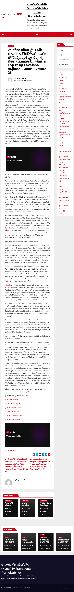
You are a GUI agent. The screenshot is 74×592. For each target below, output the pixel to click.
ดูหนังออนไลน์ (63, 156)
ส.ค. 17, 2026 (63, 545)
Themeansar (4, 589)
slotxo (61, 105)
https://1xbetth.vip (64, 113)
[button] (71, 34)
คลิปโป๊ (61, 110)
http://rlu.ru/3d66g (10, 450)
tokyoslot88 (62, 132)
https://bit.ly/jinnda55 (11, 399)
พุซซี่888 (60, 537)
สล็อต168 (62, 208)
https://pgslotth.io (64, 121)
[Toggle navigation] (37, 34)
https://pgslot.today (65, 97)
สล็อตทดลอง (63, 107)
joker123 (61, 72)
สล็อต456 (62, 211)
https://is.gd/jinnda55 (13, 419)
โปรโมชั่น (42, 534)
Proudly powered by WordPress (9, 587)
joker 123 (62, 124)
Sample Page (67, 588)
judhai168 (62, 91)
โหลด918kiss (8, 500)
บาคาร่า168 (62, 102)
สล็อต (7, 230)
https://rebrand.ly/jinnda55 (15, 407)
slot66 (61, 83)
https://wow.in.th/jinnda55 (13, 411)
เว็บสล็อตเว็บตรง (43, 500)
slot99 (61, 80)
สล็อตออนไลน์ (11, 45)
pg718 (6, 537)
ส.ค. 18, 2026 (45, 545)
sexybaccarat (63, 175)
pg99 (60, 186)
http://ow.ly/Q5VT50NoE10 (13, 403)
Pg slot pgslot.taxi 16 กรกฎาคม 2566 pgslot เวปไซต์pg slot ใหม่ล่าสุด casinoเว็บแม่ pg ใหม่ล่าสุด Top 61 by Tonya (40, 464)
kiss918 (61, 118)
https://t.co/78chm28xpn (14, 415)
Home (59, 588)
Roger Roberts (21, 78)
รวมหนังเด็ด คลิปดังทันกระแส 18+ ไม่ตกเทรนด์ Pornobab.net (16, 568)
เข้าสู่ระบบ (62, 50)
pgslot (61, 143)
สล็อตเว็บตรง (9, 285)
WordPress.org (64, 64)
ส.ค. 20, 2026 (27, 545)
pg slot (61, 184)
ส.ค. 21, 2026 (9, 545)
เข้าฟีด (61, 55)
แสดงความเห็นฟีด (64, 60)
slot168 (61, 75)
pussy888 (62, 99)
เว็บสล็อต (29, 80)
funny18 (61, 116)
